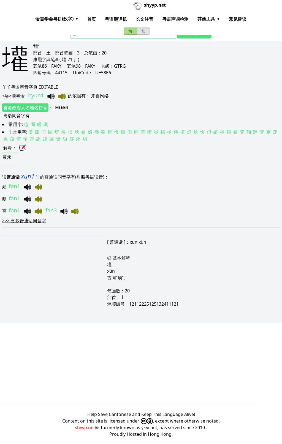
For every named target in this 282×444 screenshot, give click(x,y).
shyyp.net (85, 427)
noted (212, 421)
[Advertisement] (141, 363)
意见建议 (237, 19)
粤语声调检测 (175, 19)
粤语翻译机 (116, 19)
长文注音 (144, 19)
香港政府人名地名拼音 (25, 108)
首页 (91, 19)
